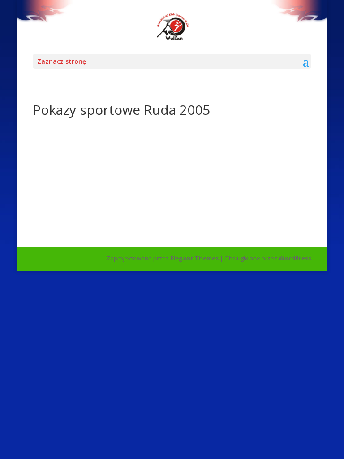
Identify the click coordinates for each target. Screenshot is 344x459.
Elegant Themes (194, 258)
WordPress (295, 258)
